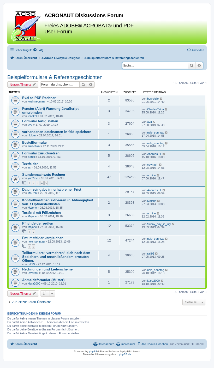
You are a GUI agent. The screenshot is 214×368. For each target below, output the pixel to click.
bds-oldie (153, 98)
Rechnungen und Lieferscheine (47, 269)
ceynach (152, 164)
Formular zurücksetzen (41, 153)
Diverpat (33, 272)
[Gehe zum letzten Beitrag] (161, 98)
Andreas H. (154, 153)
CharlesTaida (155, 109)
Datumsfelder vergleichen (42, 238)
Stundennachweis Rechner (43, 175)
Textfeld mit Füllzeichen (41, 213)
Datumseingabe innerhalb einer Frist (51, 189)
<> (60, 57)
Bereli (31, 156)
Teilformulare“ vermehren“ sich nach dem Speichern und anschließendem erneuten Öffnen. (56, 257)
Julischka (34, 146)
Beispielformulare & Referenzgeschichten (55, 77)
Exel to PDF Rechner (39, 98)
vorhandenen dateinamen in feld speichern (56, 132)
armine (151, 175)
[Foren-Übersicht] (26, 26)
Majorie (32, 207)
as (29, 167)
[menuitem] (38, 50)
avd (30, 124)
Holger (32, 135)
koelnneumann (37, 101)
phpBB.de (125, 354)
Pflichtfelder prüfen (37, 223)
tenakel (32, 116)
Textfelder (30, 164)
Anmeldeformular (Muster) (43, 280)
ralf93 (31, 264)
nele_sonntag (155, 132)
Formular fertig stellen (40, 121)
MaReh (32, 193)
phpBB (93, 351)
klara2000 (34, 283)
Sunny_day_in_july (159, 224)
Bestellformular (34, 142)
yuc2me (33, 178)
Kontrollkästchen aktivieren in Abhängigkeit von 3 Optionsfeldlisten (57, 202)
